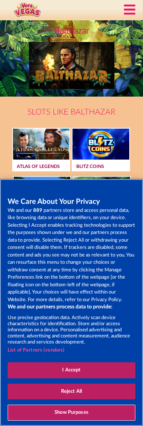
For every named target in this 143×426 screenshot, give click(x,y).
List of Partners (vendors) (36, 350)
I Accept (71, 370)
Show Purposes (71, 412)
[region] (71, 302)
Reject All (71, 391)
